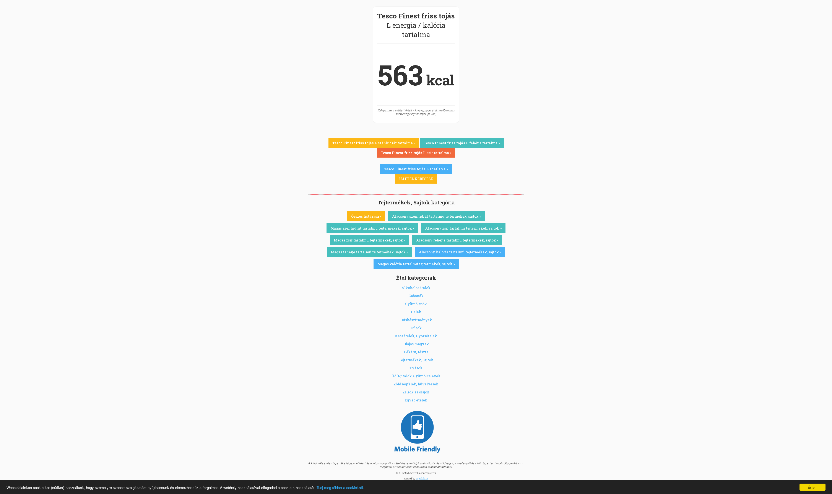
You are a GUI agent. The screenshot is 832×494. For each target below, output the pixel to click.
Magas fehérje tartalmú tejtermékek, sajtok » (369, 252)
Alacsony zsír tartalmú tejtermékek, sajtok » (463, 228)
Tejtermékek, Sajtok (416, 360)
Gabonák (416, 295)
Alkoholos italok (416, 287)
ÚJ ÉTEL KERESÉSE (416, 178)
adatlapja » (416, 169)
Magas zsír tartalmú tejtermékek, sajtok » (369, 240)
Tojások (416, 368)
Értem (812, 487)
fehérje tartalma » (462, 143)
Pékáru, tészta (416, 352)
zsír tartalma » (416, 152)
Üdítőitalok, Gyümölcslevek (416, 376)
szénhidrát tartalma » (373, 143)
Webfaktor (422, 478)
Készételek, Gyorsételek (416, 336)
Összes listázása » (366, 216)
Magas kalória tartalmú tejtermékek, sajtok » (416, 264)
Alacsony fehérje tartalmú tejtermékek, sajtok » (457, 240)
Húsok (416, 328)
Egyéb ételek (416, 400)
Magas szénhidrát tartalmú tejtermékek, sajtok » (372, 228)
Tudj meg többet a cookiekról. (340, 487)
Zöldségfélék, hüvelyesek (416, 384)
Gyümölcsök (416, 304)
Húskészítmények (416, 320)
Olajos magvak (416, 344)
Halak (416, 312)
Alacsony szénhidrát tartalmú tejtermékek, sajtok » (436, 216)
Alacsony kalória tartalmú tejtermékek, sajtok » (460, 252)
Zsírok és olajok (416, 392)
